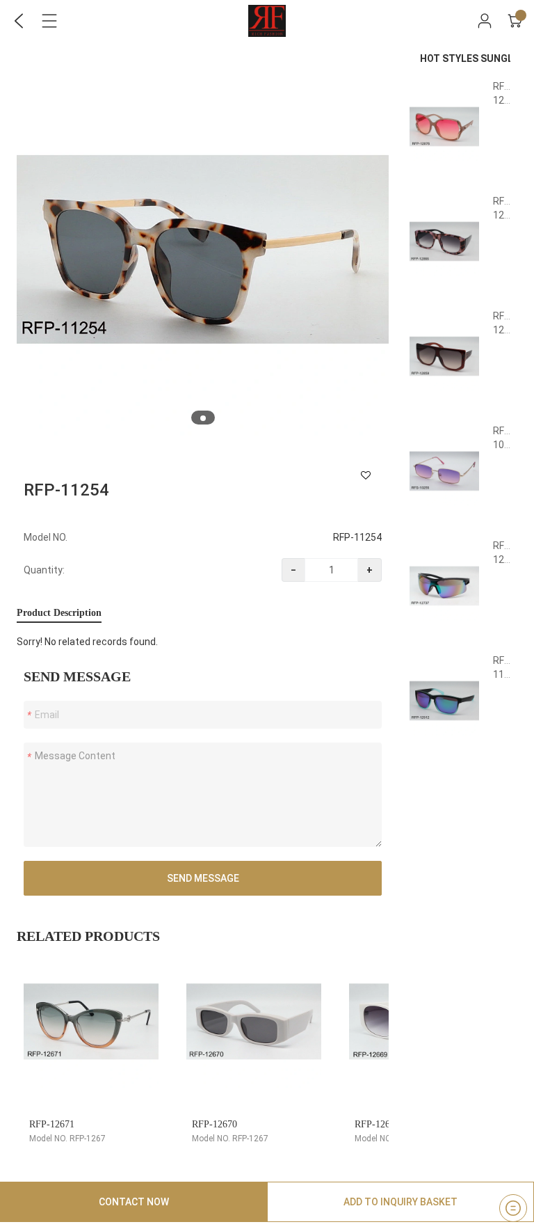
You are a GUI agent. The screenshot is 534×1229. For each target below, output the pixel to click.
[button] (203, 418)
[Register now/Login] (484, 21)
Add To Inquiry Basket (400, 1201)
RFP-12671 (51, 1124)
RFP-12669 (377, 1124)
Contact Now (134, 1201)
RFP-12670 (214, 1124)
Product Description (59, 613)
